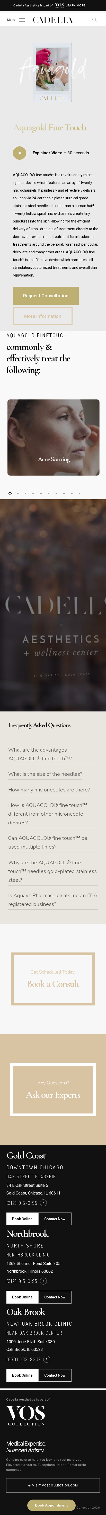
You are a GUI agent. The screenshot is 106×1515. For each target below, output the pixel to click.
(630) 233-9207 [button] (23, 1359)
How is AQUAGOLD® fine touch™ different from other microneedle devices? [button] (47, 814)
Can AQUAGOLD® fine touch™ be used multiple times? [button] (47, 842)
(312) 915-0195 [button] (22, 1203)
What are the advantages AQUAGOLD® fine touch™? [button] (40, 754)
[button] (16, 19)
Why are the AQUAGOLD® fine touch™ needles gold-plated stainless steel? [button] (52, 871)
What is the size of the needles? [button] (45, 774)
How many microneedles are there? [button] (49, 789)
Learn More (75, 5)
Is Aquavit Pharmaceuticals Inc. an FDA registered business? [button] (52, 900)
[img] (59, 5)
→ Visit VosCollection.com (53, 1485)
